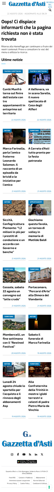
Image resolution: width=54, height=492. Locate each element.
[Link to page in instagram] (12, 454)
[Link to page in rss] (30, 454)
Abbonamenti (40, 478)
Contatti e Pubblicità (26, 478)
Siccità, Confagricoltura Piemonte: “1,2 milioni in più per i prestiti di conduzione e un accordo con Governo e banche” (14, 236)
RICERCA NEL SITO (50, 3)
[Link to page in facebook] (18, 454)
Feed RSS (12, 478)
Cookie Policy (24, 483)
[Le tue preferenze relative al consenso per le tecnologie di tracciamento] (49, 487)
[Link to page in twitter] (42, 454)
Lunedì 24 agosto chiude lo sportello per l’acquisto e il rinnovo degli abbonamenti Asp (14, 393)
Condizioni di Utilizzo (40, 483)
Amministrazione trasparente (19, 481)
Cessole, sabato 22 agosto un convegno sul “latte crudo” (13, 293)
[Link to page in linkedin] (36, 454)
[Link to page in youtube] (24, 454)
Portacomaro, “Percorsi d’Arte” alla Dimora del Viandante (39, 293)
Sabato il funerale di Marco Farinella (39, 338)
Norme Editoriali (39, 481)
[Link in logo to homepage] (27, 443)
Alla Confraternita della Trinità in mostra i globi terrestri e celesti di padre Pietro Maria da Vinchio (38, 395)
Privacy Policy (12, 483)
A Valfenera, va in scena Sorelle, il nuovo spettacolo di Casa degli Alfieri (39, 99)
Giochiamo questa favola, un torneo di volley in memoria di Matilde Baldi (38, 230)
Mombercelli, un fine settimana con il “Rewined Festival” (14, 340)
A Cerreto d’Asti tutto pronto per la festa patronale (39, 154)
